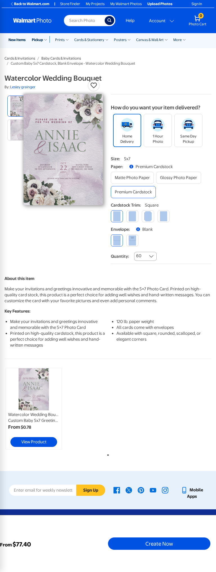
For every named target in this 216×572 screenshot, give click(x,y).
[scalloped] (164, 216)
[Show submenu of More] (184, 39)
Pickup (37, 40)
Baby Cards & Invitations (61, 58)
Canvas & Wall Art (150, 40)
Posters (120, 40)
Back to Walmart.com (31, 4)
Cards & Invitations (19, 58)
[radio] (17, 106)
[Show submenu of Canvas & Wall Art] (166, 39)
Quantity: (120, 256)
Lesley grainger (22, 87)
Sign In (197, 4)
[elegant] (148, 216)
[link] (34, 408)
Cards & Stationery (89, 40)
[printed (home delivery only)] (132, 240)
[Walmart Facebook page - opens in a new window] (116, 489)
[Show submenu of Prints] (67, 39)
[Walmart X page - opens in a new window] (128, 489)
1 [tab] (107, 454)
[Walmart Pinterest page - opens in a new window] (141, 489)
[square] (117, 216)
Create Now (159, 544)
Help (130, 20)
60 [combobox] (138, 255)
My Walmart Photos (126, 4)
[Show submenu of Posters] (129, 39)
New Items (17, 40)
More (177, 40)
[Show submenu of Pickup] (47, 39)
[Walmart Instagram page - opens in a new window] (165, 489)
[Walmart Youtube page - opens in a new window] (153, 489)
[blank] (117, 240)
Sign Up (90, 490)
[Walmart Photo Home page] (32, 20)
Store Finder (70, 4)
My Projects (95, 4)
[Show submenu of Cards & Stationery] (107, 39)
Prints (60, 40)
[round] (132, 216)
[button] (93, 85)
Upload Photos (159, 4)
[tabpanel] (39, 408)
